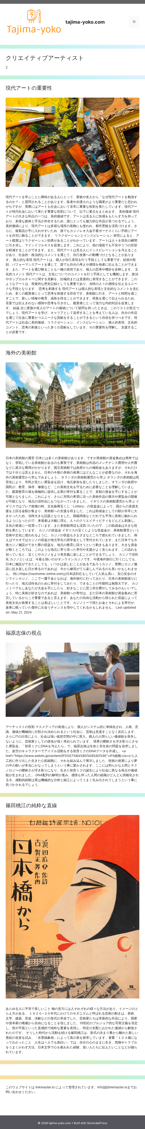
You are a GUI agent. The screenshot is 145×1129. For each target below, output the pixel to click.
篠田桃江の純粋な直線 (31, 805)
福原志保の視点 (24, 633)
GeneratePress (97, 1123)
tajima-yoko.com (85, 22)
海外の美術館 (21, 353)
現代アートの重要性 (29, 88)
